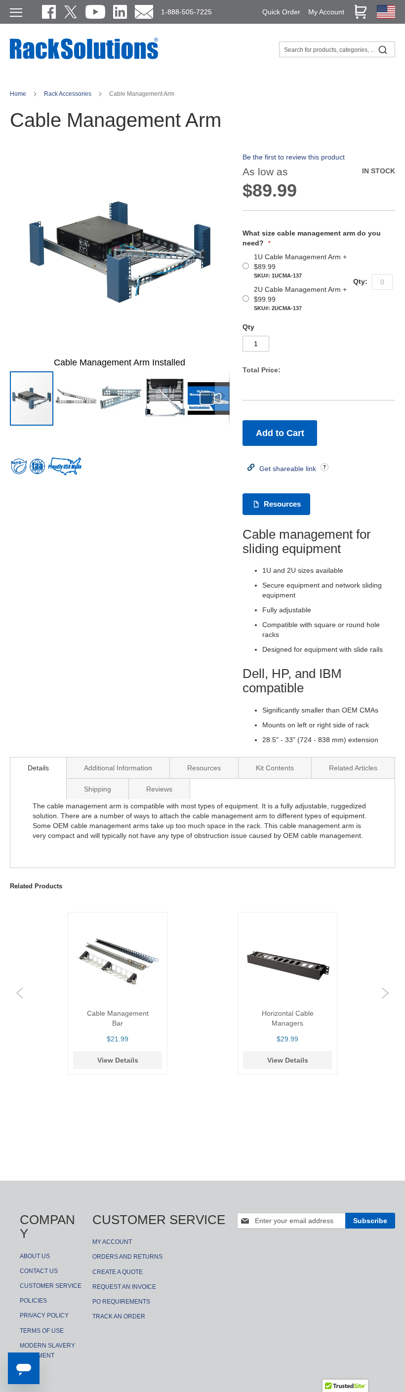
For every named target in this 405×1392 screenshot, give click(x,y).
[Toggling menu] (16, 12)
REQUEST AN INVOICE (124, 1286)
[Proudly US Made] (64, 470)
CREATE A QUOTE (117, 1272)
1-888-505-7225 (186, 12)
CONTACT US (39, 1271)
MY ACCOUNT (112, 1241)
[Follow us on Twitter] (71, 12)
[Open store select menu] (386, 16)
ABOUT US (35, 1256)
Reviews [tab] (159, 789)
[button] (76, 398)
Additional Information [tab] (118, 768)
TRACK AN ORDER (118, 1316)
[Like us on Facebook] (49, 12)
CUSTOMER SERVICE (50, 1285)
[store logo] (84, 58)
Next (385, 993)
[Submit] (382, 49)
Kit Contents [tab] (275, 768)
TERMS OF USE (42, 1330)
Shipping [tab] (97, 789)
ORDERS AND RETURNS (127, 1256)
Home (19, 93)
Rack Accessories (68, 93)
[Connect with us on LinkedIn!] (120, 12)
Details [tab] (38, 768)
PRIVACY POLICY (44, 1315)
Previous (20, 993)
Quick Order (281, 12)
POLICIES (33, 1300)
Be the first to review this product (294, 157)
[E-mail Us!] (144, 12)
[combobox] (337, 49)
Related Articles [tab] (353, 768)
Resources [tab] (204, 768)
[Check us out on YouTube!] (95, 12)
